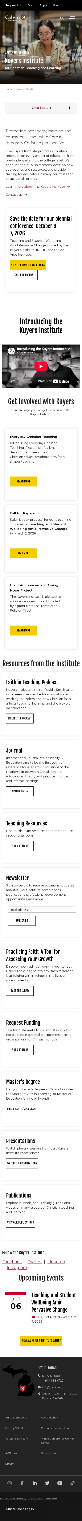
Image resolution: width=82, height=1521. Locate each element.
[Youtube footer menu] (60, 1484)
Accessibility (51, 1498)
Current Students (16, 1417)
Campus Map (49, 1453)
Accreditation (49, 1417)
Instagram (17, 1267)
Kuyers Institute (41, 108)
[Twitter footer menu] (47, 1484)
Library (9, 1463)
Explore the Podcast (20, 718)
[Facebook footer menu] (22, 1484)
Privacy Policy (35, 1498)
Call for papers (24, 275)
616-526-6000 (51, 1376)
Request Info (13, 5)
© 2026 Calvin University (13, 1498)
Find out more (20, 845)
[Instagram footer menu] (9, 1484)
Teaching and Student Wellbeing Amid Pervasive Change (53, 1302)
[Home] (17, 14)
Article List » (20, 791)
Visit (31, 5)
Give (56, 5)
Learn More (23, 630)
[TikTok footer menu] (72, 1484)
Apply (43, 5)
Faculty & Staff (14, 1428)
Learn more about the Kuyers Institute (35, 186)
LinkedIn (56, 1261)
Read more (24, 553)
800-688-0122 (53, 1380)
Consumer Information (55, 1428)
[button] (62, 18)
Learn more (23, 481)
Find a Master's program (21, 1108)
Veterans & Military (16, 1438)
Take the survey (20, 990)
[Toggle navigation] (72, 18)
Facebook (12, 1261)
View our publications (20, 1222)
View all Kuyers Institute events (41, 1340)
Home (9, 88)
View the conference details (28, 265)
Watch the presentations (22, 1163)
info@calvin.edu (52, 1387)
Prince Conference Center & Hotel (57, 1440)
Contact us (14, 194)
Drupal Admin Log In (20, 1509)
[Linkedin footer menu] (35, 1484)
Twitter (35, 1261)
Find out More (20, 1049)
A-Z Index (11, 1453)
